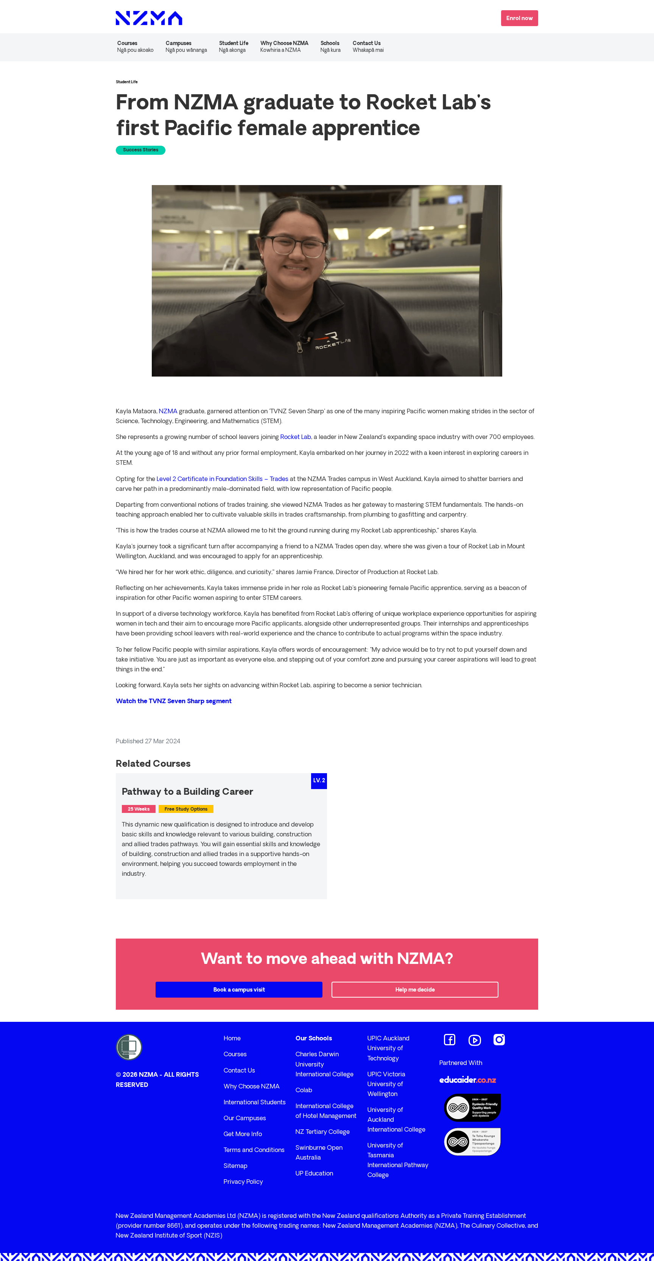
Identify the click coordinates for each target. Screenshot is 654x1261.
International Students (255, 1103)
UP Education (314, 1174)
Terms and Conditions (254, 1150)
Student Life (233, 47)
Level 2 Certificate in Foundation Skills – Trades (222, 479)
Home (232, 1039)
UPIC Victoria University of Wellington (386, 1085)
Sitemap (236, 1166)
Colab (304, 1091)
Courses (235, 1055)
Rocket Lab (295, 437)
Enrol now (519, 19)
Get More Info (243, 1135)
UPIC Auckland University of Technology (388, 1049)
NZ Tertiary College (323, 1132)
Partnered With (460, 1063)
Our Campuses (245, 1119)
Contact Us (368, 47)
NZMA (168, 412)
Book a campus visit (239, 990)
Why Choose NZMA (252, 1087)
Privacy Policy (243, 1182)
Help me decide (415, 990)
